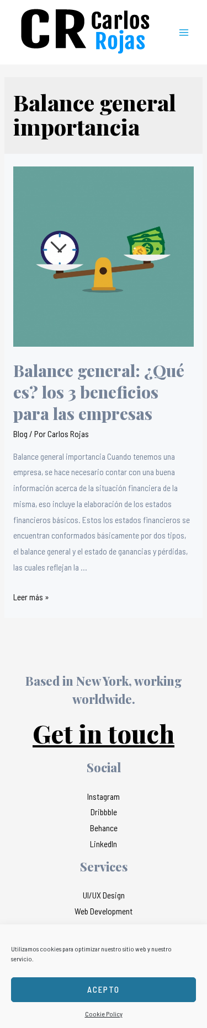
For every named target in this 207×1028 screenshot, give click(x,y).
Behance (104, 827)
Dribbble (104, 811)
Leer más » (31, 596)
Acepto (103, 989)
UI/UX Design (104, 895)
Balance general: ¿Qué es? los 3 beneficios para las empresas (98, 391)
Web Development (103, 911)
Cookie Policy (104, 1014)
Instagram (103, 796)
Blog (20, 433)
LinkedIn (103, 843)
